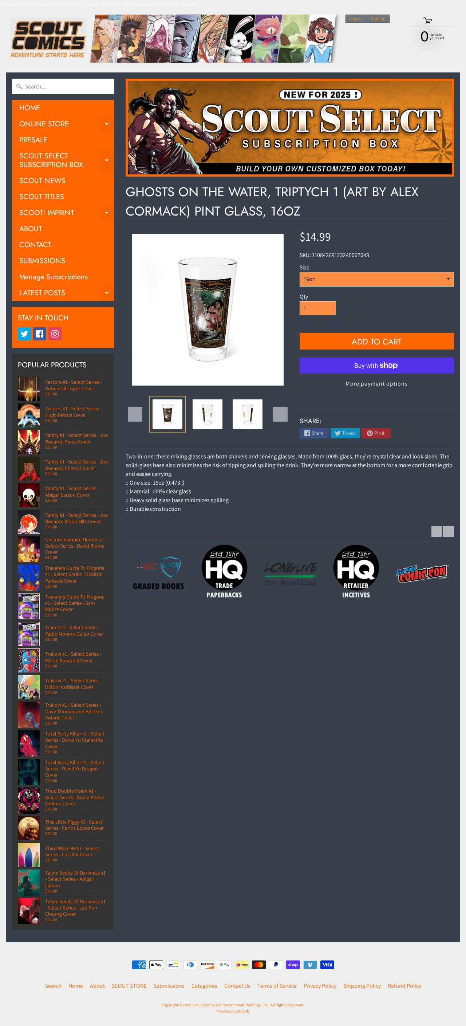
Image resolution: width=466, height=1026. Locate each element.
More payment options (376, 383)
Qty (304, 296)
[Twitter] (24, 333)
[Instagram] (55, 333)
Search (53, 986)
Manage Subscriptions (53, 277)
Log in (355, 18)
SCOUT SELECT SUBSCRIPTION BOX (66, 161)
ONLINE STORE (66, 125)
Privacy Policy (320, 986)
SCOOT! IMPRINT (66, 214)
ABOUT (30, 229)
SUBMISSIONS (42, 261)
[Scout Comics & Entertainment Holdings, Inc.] (173, 41)
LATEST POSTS (66, 294)
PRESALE (33, 140)
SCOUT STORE (129, 986)
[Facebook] (39, 333)
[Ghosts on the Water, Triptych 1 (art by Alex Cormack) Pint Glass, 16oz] (167, 414)
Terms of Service (277, 986)
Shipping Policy (362, 986)
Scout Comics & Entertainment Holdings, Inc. (230, 1004)
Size (304, 267)
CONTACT (35, 245)
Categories (204, 986)
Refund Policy (404, 986)
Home (75, 986)
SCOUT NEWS (42, 180)
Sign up (378, 18)
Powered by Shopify (233, 1011)
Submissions (169, 986)
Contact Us (237, 986)
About (97, 986)
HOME (29, 108)
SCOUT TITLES (41, 197)
